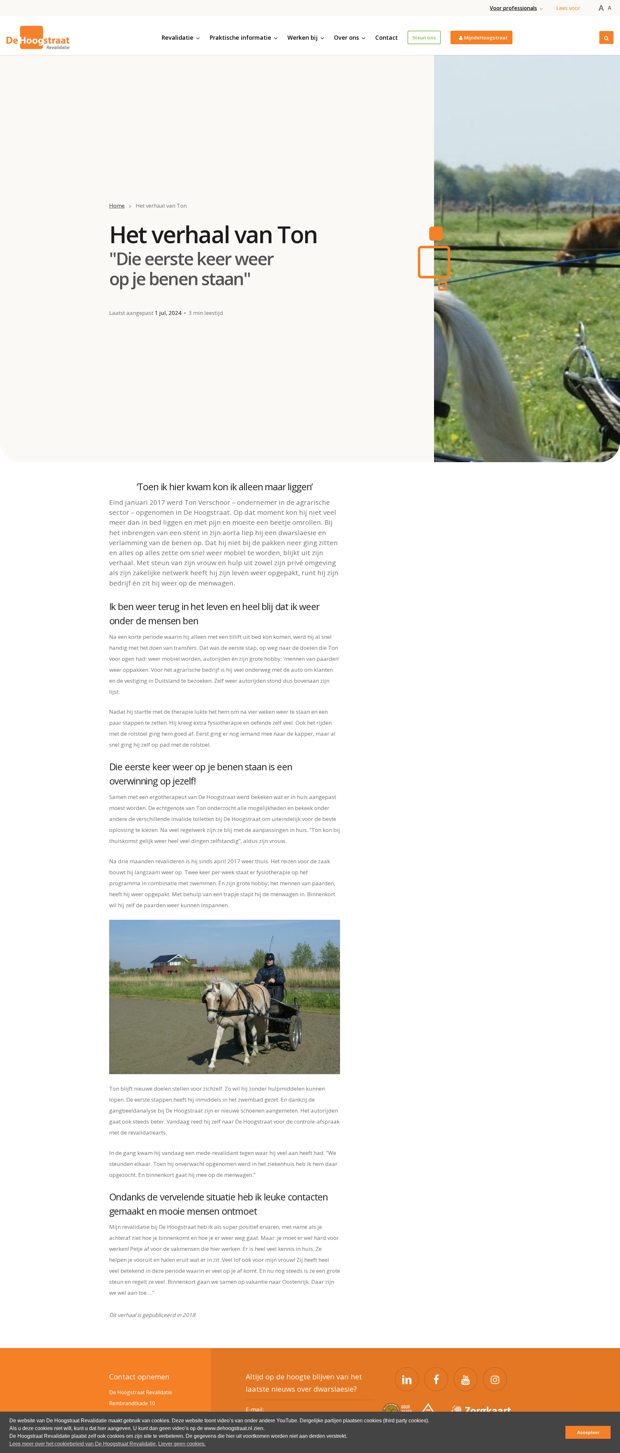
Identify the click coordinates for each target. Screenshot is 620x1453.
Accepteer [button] (588, 1432)
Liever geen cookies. (182, 1444)
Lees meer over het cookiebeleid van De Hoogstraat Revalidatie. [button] (83, 1444)
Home (117, 205)
